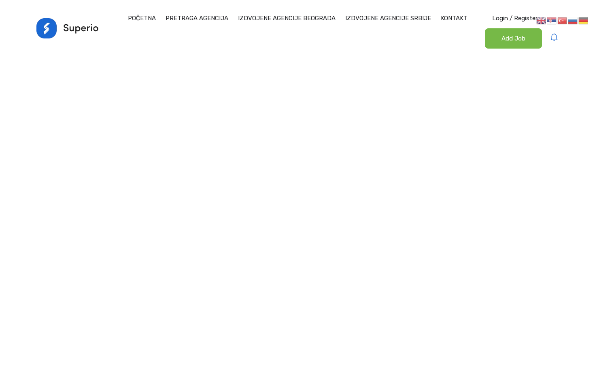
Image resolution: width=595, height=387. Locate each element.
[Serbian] (552, 20)
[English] (541, 20)
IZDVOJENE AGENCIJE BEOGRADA (287, 18)
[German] (583, 20)
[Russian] (573, 20)
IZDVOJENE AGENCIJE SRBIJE (388, 18)
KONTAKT (454, 18)
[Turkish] (562, 20)
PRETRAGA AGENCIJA (197, 18)
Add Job (513, 38)
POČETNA (142, 18)
